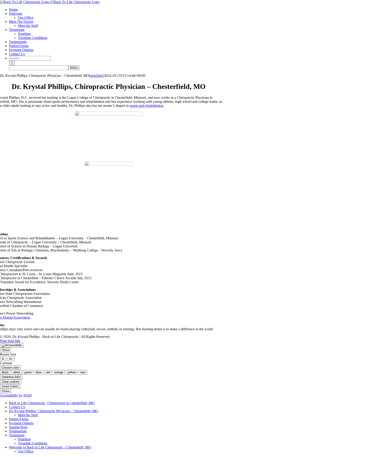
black (5, 372)
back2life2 (96, 75)
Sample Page (18, 427)
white (16, 372)
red (48, 372)
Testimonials (18, 431)
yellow (72, 372)
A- (3, 358)
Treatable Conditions (32, 443)
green (28, 372)
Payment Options (21, 423)
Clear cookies (10, 381)
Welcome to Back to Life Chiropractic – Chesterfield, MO (50, 447)
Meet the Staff (28, 415)
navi (83, 372)
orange (58, 372)
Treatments (16, 435)
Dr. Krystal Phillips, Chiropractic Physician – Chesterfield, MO (53, 411)
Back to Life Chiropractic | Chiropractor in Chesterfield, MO (52, 403)
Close (5, 350)
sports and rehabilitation (146, 105)
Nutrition (24, 439)
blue (38, 372)
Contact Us (17, 407)
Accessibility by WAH (16, 395)
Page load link (10, 341)
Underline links (11, 377)
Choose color (10, 367)
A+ (11, 358)
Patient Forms (18, 419)
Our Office (25, 451)
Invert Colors (10, 386)
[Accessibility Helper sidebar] (12, 345)
